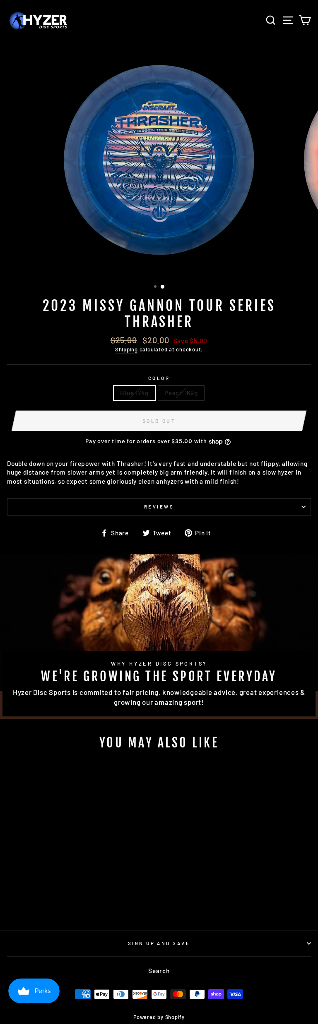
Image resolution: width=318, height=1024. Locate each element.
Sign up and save (159, 943)
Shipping (126, 349)
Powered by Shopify (159, 1017)
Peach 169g (181, 392)
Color (159, 378)
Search (159, 970)
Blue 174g (134, 392)
